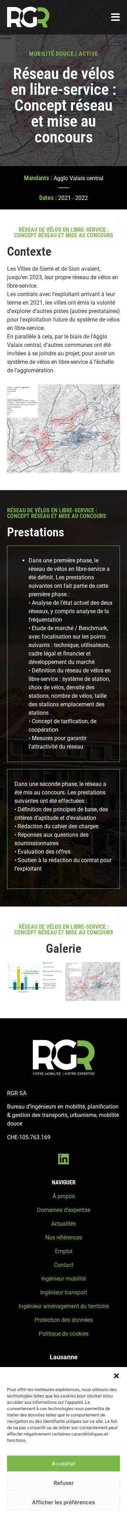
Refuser (64, 1483)
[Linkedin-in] (63, 1159)
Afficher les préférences (63, 1502)
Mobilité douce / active (63, 53)
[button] (116, 1375)
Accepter (63, 1463)
